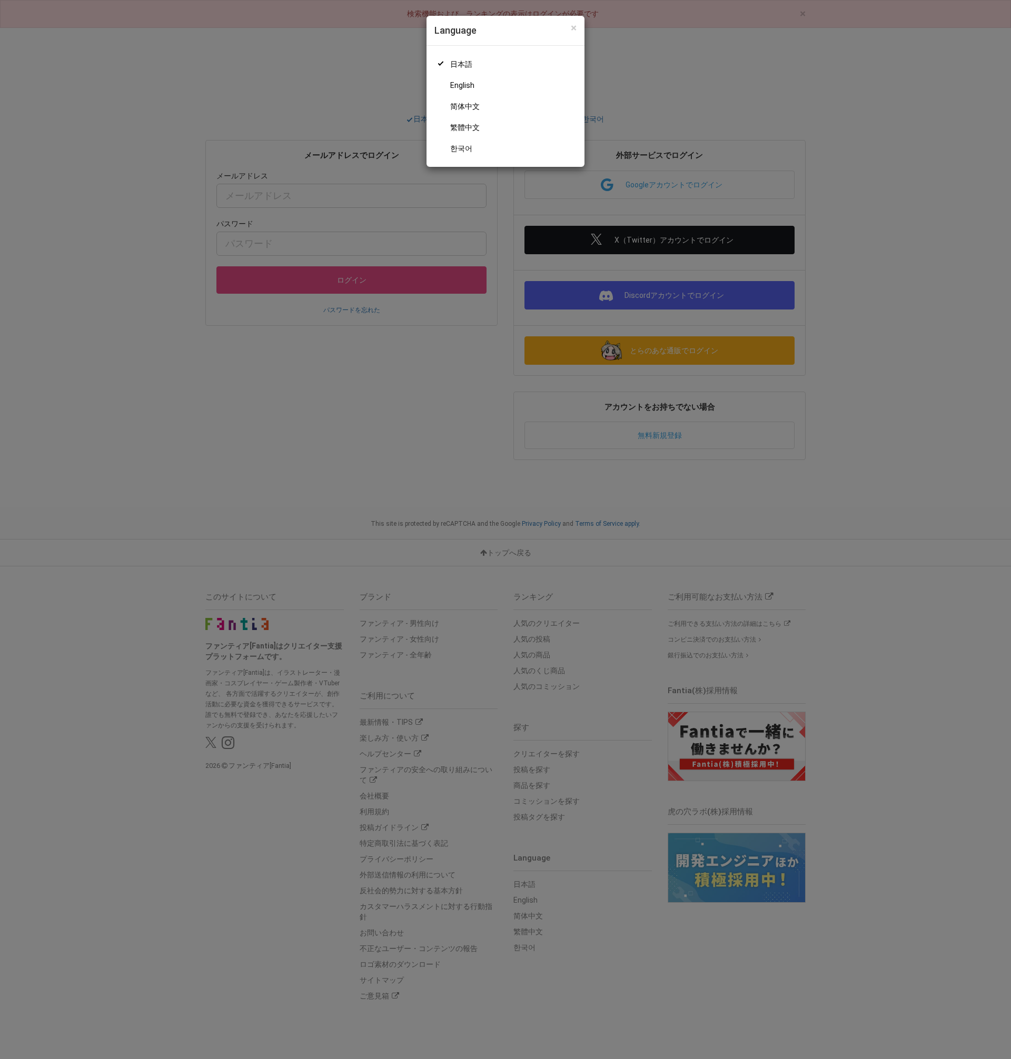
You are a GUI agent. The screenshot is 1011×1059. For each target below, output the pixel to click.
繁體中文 (465, 127)
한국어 (461, 148)
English (462, 85)
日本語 (461, 64)
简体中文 (465, 106)
